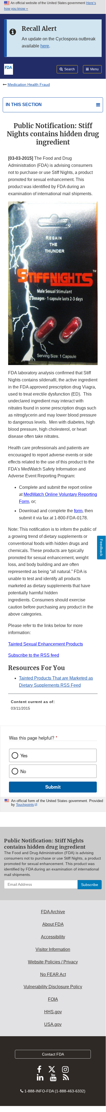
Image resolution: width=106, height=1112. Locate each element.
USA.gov (53, 1024)
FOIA (53, 999)
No (23, 771)
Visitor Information (53, 949)
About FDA (53, 924)
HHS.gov (53, 1011)
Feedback (101, 547)
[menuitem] (53, 707)
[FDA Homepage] (8, 69)
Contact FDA (53, 1054)
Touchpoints (25, 805)
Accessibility (53, 937)
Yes (23, 755)
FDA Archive (53, 911)
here (44, 46)
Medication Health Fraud (29, 84)
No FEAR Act (53, 974)
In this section (24, 104)
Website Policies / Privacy (53, 962)
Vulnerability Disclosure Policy (53, 986)
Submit (53, 786)
